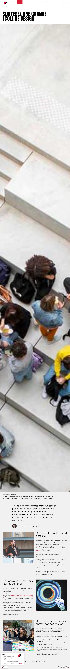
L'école (15, 1)
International (25, 1)
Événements (46, 1)
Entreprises (20, 1)
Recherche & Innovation (33, 1)
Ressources (40, 1)
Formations (11, 1)
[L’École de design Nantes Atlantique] (5, 4)
